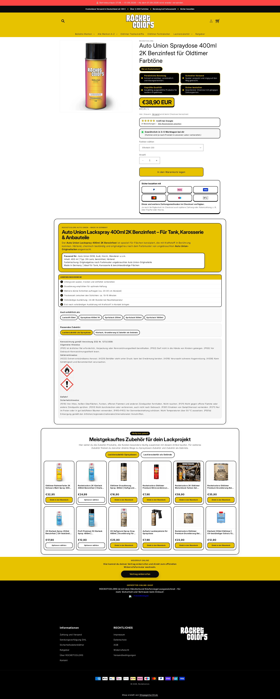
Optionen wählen (59, 545)
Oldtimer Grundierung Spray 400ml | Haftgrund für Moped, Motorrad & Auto (122, 486)
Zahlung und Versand (71, 634)
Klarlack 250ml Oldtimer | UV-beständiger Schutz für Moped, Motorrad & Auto (220, 532)
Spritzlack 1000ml (154, 317)
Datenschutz (120, 639)
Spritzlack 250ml (113, 317)
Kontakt (64, 660)
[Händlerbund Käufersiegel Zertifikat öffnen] (140, 606)
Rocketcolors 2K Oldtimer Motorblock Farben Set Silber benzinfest (187, 486)
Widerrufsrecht (121, 650)
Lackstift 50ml (69, 317)
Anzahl (142, 155)
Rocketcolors (143, 684)
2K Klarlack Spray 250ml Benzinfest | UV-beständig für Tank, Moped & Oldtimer (59, 532)
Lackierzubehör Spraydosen (122, 454)
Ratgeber (64, 650)
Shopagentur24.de (149, 695)
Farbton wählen (146, 142)
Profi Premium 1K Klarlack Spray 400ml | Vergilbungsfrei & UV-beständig (90, 532)
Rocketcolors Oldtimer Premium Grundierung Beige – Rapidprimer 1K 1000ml (220, 486)
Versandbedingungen (125, 655)
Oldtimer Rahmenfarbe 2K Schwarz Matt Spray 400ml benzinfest (59, 486)
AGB (116, 645)
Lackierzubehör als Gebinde (158, 454)
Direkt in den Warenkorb (59, 500)
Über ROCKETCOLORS (71, 655)
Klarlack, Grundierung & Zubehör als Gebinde (117, 332)
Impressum (119, 634)
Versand (156, 114)
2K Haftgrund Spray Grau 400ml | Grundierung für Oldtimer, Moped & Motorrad (122, 532)
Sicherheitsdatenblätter (72, 645)
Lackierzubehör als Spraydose (76, 332)
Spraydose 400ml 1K (90, 317)
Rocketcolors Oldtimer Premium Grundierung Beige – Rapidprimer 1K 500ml (188, 532)
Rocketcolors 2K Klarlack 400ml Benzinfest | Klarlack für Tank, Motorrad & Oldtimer (91, 486)
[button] (63, 21)
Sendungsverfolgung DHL (73, 639)
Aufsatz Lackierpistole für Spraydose (155, 532)
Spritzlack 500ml (134, 317)
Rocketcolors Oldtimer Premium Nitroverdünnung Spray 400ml (155, 486)
